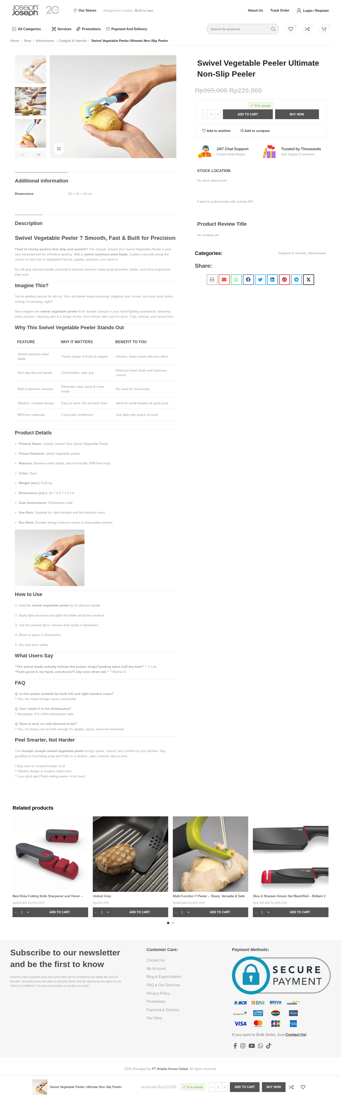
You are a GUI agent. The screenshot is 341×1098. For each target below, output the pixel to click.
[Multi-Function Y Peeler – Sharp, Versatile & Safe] (210, 854)
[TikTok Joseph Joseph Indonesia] (269, 1046)
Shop (27, 40)
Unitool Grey (102, 896)
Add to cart (248, 114)
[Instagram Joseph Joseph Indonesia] (243, 1046)
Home (14, 40)
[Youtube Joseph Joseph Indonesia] (251, 1046)
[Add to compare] (291, 1087)
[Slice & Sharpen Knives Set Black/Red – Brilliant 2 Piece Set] (290, 854)
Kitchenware (45, 40)
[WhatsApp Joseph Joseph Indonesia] (261, 1046)
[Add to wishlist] (303, 1087)
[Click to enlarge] (59, 148)
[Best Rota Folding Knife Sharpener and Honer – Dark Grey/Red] (50, 854)
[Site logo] (25, 10)
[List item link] (179, 960)
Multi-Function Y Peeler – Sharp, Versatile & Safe (209, 896)
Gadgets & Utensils (73, 40)
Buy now (297, 114)
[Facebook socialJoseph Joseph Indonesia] (235, 1046)
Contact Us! (296, 1035)
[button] (22, 154)
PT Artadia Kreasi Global (170, 1069)
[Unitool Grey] (130, 854)
